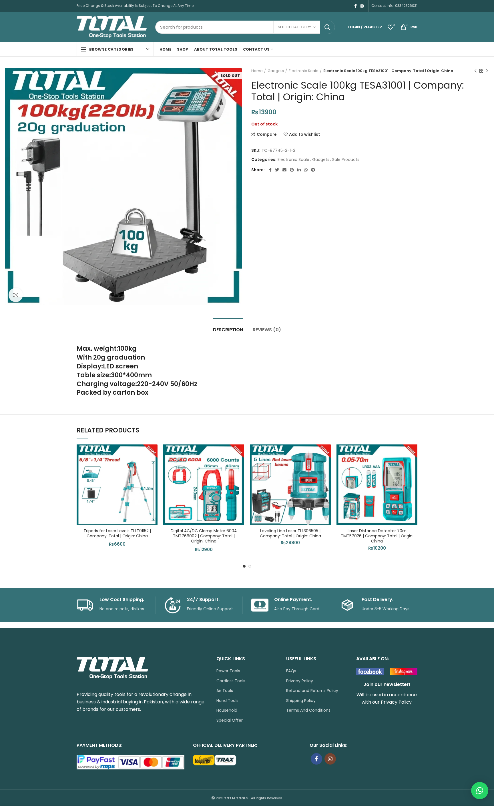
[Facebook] (355, 6)
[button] (153, 466)
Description (228, 329)
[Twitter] (277, 169)
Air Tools (224, 690)
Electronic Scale (303, 70)
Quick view (153, 479)
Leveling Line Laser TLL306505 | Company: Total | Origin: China (290, 533)
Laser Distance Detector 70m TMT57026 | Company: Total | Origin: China (377, 536)
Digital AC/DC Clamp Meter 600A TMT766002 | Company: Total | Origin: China (204, 536)
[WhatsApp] (305, 169)
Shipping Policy (301, 700)
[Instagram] (361, 6)
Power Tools (228, 671)
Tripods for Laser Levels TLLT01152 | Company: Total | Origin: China (117, 533)
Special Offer (229, 720)
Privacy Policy (299, 681)
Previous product (475, 71)
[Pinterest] (292, 169)
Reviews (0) (267, 329)
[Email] (284, 169)
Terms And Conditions (308, 710)
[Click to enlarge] (16, 295)
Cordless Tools (230, 681)
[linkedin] (299, 169)
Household (226, 710)
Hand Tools (227, 700)
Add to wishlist (304, 134)
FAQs (291, 671)
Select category (294, 27)
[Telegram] (313, 169)
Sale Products (345, 159)
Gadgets (276, 70)
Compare (267, 134)
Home (257, 70)
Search (327, 27)
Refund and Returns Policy (312, 690)
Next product (487, 71)
